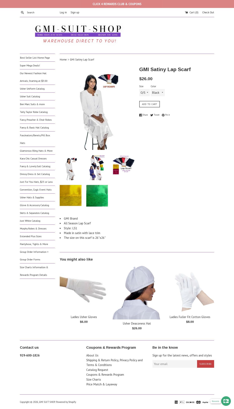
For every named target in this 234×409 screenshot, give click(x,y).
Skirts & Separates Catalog (34, 213)
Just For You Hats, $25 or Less (36, 181)
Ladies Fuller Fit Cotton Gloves (190, 317)
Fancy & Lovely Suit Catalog (35, 166)
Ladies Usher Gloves (84, 317)
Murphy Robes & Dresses (33, 228)
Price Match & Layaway (101, 384)
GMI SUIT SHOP (47, 401)
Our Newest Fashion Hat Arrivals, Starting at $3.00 (33, 77)
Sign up (75, 12)
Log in (63, 12)
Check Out (208, 12)
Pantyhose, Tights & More (34, 244)
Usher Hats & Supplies (32, 197)
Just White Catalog (30, 220)
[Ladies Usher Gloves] (84, 289)
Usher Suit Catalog (30, 96)
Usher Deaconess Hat (137, 323)
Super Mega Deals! (30, 65)
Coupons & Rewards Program (105, 374)
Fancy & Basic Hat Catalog (34, 127)
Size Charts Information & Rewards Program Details (34, 271)
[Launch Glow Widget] (226, 401)
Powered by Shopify (66, 401)
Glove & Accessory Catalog (34, 205)
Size (141, 86)
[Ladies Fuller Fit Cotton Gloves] (190, 289)
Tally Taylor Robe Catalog (34, 112)
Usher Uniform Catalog (32, 88)
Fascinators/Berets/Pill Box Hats (35, 139)
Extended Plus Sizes (31, 236)
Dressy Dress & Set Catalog (35, 174)
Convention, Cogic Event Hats (36, 189)
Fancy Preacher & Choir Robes (36, 119)
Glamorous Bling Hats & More (36, 150)
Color (153, 86)
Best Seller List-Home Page (35, 57)
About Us (92, 355)
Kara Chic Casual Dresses (33, 158)
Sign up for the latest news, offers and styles (182, 355)
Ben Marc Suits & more (32, 104)
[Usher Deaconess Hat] (137, 292)
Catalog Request (97, 370)
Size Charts (93, 379)
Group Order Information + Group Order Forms (34, 255)
